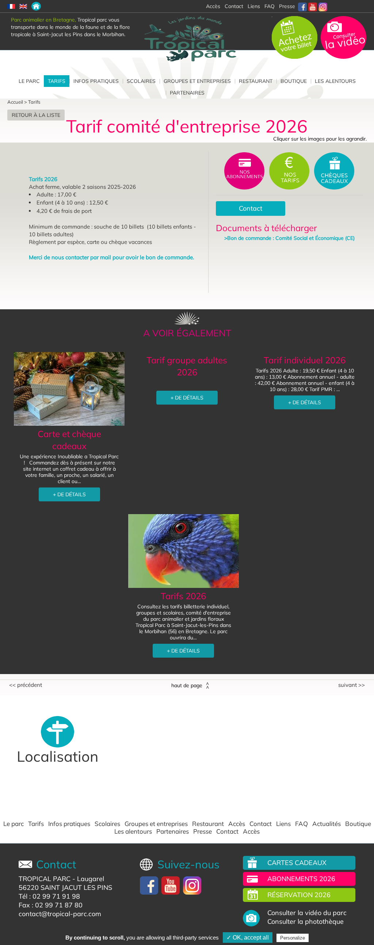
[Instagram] (322, 6)
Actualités (326, 823)
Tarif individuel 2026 (305, 360)
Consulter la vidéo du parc (307, 913)
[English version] (23, 6)
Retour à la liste (36, 115)
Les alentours (335, 81)
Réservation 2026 (299, 895)
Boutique (293, 81)
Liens (254, 6)
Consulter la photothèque (305, 921)
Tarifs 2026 (183, 595)
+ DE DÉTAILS (69, 494)
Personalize (292, 938)
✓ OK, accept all (247, 937)
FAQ (269, 6)
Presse (287, 6)
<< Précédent (25, 685)
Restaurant (255, 81)
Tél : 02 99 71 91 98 (49, 896)
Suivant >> (351, 685)
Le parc (29, 81)
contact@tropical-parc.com (60, 914)
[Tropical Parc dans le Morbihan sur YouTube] (312, 6)
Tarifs (56, 81)
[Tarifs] (36, 6)
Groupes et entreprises (197, 81)
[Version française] (11, 6)
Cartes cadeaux (297, 862)
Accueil (15, 102)
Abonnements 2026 (301, 879)
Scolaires (141, 81)
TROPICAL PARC (44, 879)
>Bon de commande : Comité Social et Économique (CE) (289, 238)
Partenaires (187, 92)
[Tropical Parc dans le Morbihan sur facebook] (302, 6)
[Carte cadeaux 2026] (334, 170)
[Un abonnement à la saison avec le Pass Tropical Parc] (245, 170)
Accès (236, 823)
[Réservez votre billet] (295, 37)
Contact (250, 208)
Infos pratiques (96, 81)
